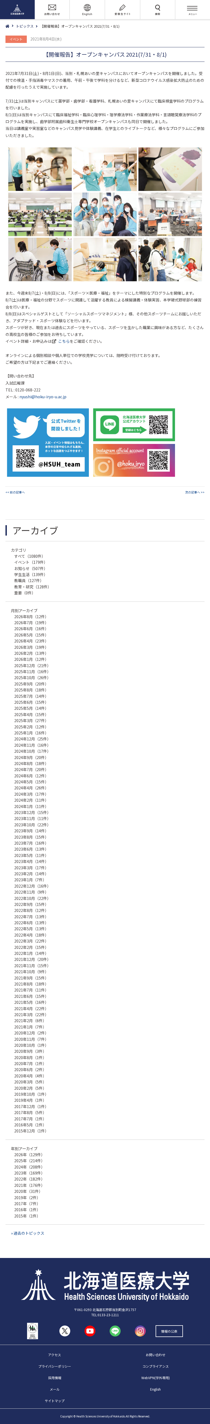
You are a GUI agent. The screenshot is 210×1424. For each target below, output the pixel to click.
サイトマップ (55, 1400)
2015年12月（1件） (31, 1131)
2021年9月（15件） (31, 978)
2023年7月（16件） (31, 843)
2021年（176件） (29, 1185)
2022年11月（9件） (31, 892)
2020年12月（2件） (31, 1033)
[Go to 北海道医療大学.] (10, 26)
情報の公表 (169, 1331)
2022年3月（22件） (31, 941)
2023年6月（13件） (31, 849)
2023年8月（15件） (31, 837)
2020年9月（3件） (30, 1051)
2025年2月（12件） (31, 727)
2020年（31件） (28, 1191)
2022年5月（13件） (31, 928)
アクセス (54, 1354)
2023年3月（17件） (31, 867)
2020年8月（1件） (30, 1057)
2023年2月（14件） (31, 873)
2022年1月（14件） (31, 953)
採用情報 (54, 1377)
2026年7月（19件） (31, 622)
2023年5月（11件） (31, 855)
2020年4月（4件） (30, 1076)
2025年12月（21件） (32, 665)
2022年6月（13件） (31, 922)
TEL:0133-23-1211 (105, 1314)
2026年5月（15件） (31, 635)
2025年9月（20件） (31, 684)
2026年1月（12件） (31, 659)
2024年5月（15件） (31, 781)
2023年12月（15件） (32, 812)
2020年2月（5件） (30, 1088)
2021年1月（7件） (30, 1027)
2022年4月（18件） (31, 935)
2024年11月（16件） (32, 745)
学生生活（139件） (31, 574)
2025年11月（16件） (32, 671)
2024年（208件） (29, 1167)
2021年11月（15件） (32, 965)
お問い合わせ (155, 1354)
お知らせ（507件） (31, 568)
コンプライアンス (155, 1366)
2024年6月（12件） (31, 775)
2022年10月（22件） (32, 898)
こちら (64, 341)
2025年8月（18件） (31, 690)
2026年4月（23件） (31, 641)
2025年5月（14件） (31, 708)
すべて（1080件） (29, 556)
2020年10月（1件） (31, 1045)
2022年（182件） (29, 1179)
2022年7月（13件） (31, 916)
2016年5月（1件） (30, 1124)
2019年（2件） (27, 1197)
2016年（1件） (27, 1209)
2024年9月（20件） (31, 757)
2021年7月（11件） (31, 990)
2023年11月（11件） (32, 818)
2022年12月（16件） (32, 886)
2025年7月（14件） (31, 696)
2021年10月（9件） (31, 971)
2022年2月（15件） (31, 947)
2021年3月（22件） (31, 1014)
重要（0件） (25, 592)
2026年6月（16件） (31, 628)
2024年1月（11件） (31, 806)
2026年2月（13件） (31, 653)
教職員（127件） (29, 580)
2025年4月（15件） (31, 714)
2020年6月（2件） (30, 1069)
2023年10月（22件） (32, 824)
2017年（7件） (27, 1203)
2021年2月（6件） (30, 1020)
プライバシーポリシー (54, 1366)
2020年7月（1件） (30, 1063)
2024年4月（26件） (31, 788)
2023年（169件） (29, 1173)
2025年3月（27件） (31, 720)
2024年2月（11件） (31, 800)
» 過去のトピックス (27, 1233)
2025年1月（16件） (31, 733)
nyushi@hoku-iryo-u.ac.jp (42, 396)
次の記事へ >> (195, 492)
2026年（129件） (29, 1154)
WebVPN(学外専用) (155, 1377)
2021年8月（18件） (31, 984)
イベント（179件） (31, 562)
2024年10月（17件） (32, 751)
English (155, 1389)
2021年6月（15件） (31, 996)
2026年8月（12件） (31, 616)
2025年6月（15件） (31, 702)
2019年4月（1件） (30, 1100)
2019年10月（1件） (31, 1094)
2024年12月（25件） (32, 739)
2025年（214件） (29, 1160)
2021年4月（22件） (31, 1008)
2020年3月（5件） (30, 1082)
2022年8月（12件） (31, 910)
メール (55, 1389)
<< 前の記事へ (15, 492)
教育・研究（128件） (32, 586)
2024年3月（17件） (31, 794)
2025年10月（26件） (32, 677)
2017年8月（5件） (30, 1112)
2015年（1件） (27, 1216)
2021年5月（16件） (31, 1002)
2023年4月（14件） (31, 861)
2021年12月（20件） (32, 959)
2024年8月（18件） (31, 763)
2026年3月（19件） (31, 647)
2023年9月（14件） (31, 830)
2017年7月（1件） (30, 1118)
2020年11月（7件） (31, 1039)
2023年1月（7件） (30, 879)
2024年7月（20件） (31, 769)
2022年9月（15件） (31, 904)
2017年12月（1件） (31, 1106)
